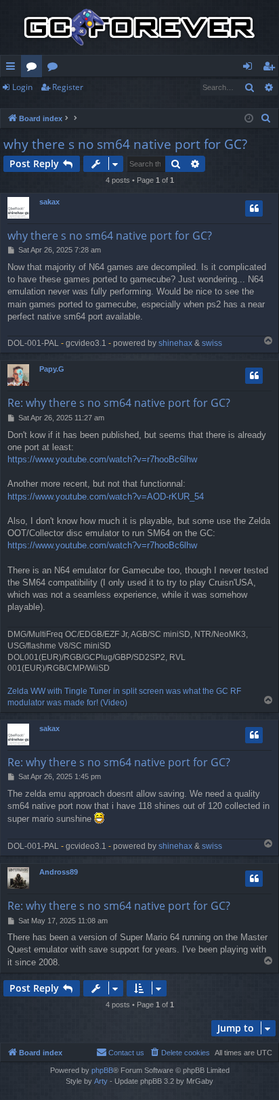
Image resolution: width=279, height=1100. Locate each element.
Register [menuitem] (271, 68)
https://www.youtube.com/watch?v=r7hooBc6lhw (102, 459)
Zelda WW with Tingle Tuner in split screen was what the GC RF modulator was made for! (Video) (124, 696)
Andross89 (58, 872)
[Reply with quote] (254, 208)
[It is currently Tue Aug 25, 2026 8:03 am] (248, 119)
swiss (212, 343)
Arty (101, 1081)
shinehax (175, 343)
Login (22, 87)
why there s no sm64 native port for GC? (125, 144)
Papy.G (51, 369)
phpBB (102, 1070)
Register (67, 87)
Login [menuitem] (250, 68)
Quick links (13, 68)
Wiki (55, 68)
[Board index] (139, 27)
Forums (34, 68)
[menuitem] (266, 118)
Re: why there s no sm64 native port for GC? (118, 403)
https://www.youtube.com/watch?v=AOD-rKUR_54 (105, 496)
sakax (49, 202)
